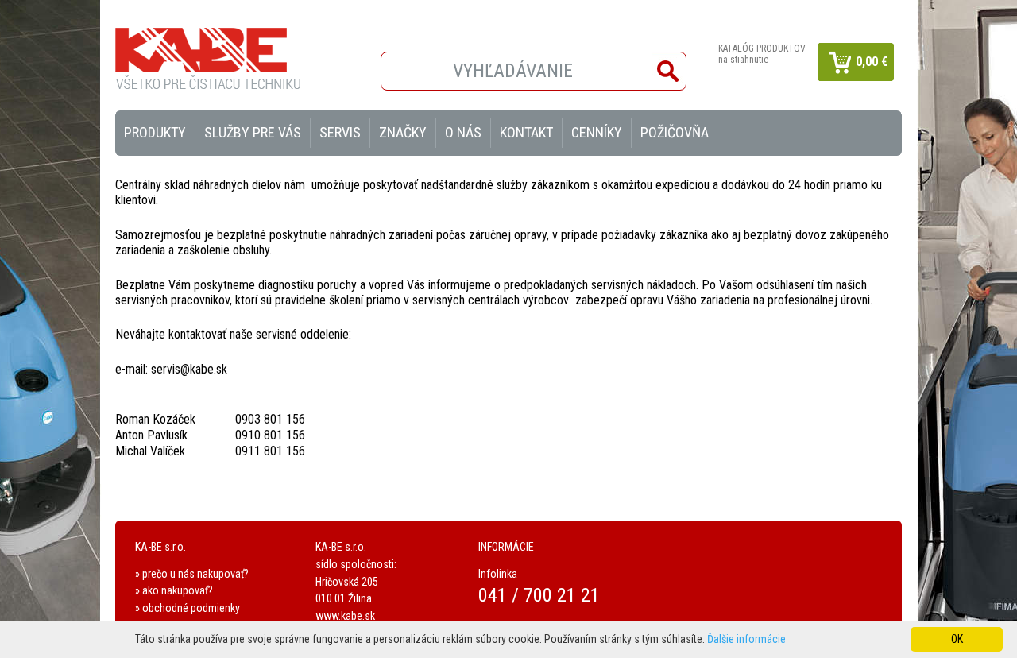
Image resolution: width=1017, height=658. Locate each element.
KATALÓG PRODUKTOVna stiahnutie (762, 54)
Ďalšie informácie (746, 639)
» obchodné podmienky (187, 608)
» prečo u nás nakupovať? (192, 573)
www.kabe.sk (345, 616)
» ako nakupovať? (174, 590)
